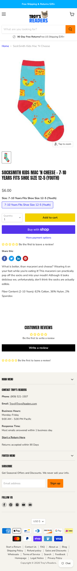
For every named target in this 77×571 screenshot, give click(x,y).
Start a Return (13, 547)
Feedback (60, 554)
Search (47, 554)
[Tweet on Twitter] (11, 258)
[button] (10, 244)
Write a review (38, 348)
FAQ (42, 547)
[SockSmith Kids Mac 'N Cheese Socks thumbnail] (6, 157)
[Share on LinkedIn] (18, 258)
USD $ (36, 521)
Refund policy (34, 550)
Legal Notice (37, 558)
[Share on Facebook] (4, 258)
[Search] (70, 29)
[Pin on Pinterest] (25, 258)
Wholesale (13, 554)
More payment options (38, 237)
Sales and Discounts (55, 550)
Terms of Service (31, 554)
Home (5, 46)
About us (53, 547)
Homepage (21, 558)
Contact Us (30, 547)
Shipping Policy (15, 550)
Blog (64, 547)
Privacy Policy (55, 558)
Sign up (55, 483)
